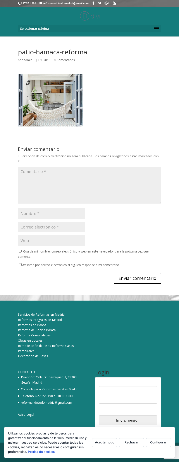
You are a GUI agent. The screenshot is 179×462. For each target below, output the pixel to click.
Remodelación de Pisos (34, 346)
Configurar (158, 442)
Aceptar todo (104, 442)
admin (28, 60)
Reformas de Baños (32, 325)
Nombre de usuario (112, 383)
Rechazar (132, 442)
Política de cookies (41, 451)
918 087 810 (64, 396)
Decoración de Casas (33, 356)
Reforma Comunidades (34, 335)
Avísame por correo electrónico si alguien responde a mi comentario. (71, 265)
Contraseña (107, 400)
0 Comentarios (64, 60)
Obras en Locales (30, 340)
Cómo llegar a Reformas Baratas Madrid (49, 389)
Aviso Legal (26, 414)
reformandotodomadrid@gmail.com (46, 402)
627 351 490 (44, 396)
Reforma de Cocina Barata (37, 330)
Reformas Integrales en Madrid (40, 320)
